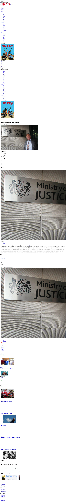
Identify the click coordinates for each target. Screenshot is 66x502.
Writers (2, 7)
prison (2, 349)
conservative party (3, 346)
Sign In (11, 4)
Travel (3, 92)
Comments (3, 258)
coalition (2, 345)
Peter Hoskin (1, 377)
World (3, 24)
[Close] (0, 462)
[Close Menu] (0, 67)
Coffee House (2, 22)
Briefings (2, 9)
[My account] (12, 4)
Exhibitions (4, 28)
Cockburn (2, 62)
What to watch (4, 33)
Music (3, 87)
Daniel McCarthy (2, 354)
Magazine (4, 15)
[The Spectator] (6, 4)
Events (2, 10)
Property (4, 35)
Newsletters (2, 8)
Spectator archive (3, 496)
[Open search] (0, 66)
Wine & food (4, 34)
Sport (3, 93)
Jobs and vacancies (3, 491)
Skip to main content (2, 0)
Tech (1, 63)
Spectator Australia (3, 494)
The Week (4, 38)
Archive (2, 11)
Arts (3, 27)
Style (3, 36)
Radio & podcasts (5, 30)
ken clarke (2, 347)
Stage (3, 31)
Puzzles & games (4, 100)
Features (4, 96)
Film (3, 29)
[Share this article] (1, 163)
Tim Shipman (1, 367)
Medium (5, 154)
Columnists (4, 97)
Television (4, 88)
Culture (3, 14)
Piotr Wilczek (1, 386)
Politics (3, 13)
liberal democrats (3, 348)
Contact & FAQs (3, 484)
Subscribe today (3, 500)
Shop (3, 79)
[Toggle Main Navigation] (0, 4)
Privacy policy (3, 489)
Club (3, 20)
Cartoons (4, 42)
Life (1, 32)
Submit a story (3, 485)
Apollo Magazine (3, 495)
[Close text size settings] (1, 152)
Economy (4, 25)
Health (3, 37)
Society (3, 23)
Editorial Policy (3, 486)
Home (3, 74)
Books (3, 40)
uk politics (2, 350)
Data (3, 82)
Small (5, 153)
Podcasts (4, 18)
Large (5, 155)
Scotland (4, 83)
